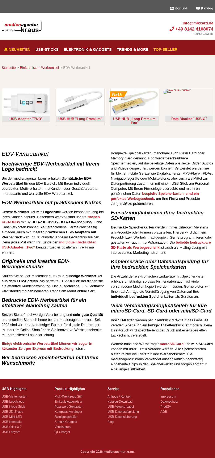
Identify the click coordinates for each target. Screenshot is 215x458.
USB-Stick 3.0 (11, 427)
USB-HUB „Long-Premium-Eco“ (134, 120)
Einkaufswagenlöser (68, 401)
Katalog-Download (120, 401)
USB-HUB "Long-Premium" (80, 119)
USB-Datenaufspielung (123, 411)
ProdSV (165, 406)
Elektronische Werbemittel (39, 67)
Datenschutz (169, 401)
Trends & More (132, 49)
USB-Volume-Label (121, 406)
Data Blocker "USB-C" (189, 119)
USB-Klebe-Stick (13, 406)
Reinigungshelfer (66, 416)
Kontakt (180, 8)
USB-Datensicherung (122, 416)
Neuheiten (19, 49)
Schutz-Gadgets (66, 421)
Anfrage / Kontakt (119, 396)
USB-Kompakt (12, 421)
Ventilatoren (63, 427)
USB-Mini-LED (12, 416)
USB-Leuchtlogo (13, 401)
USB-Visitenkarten (14, 396)
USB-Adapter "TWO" (26, 119)
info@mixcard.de (197, 23)
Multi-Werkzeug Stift (68, 396)
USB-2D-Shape (12, 411)
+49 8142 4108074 (193, 29)
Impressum (168, 396)
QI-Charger (62, 432)
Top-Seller (165, 49)
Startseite (9, 67)
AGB (163, 411)
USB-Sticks (47, 49)
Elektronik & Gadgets (88, 49)
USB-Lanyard (11, 432)
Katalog (206, 8)
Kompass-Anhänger (68, 411)
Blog (111, 421)
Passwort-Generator (69, 406)
